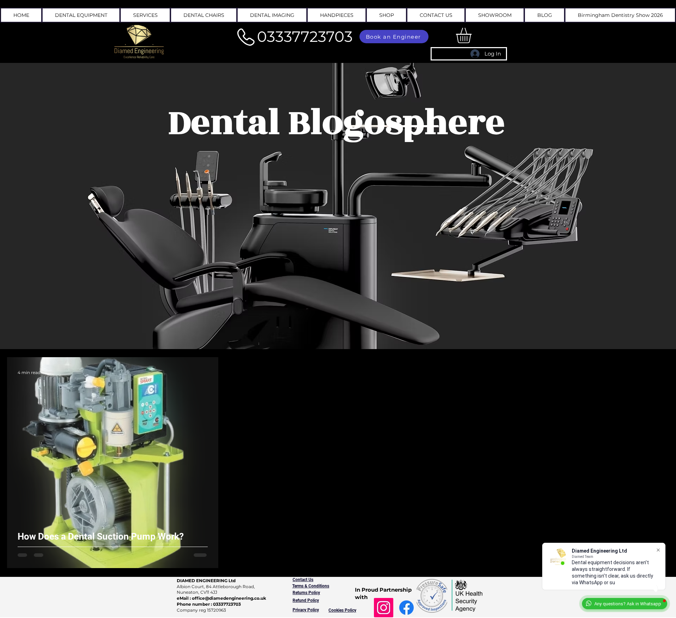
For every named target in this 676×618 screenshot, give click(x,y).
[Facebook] (406, 607)
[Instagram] (383, 607)
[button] (145, 15)
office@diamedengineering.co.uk (229, 598)
